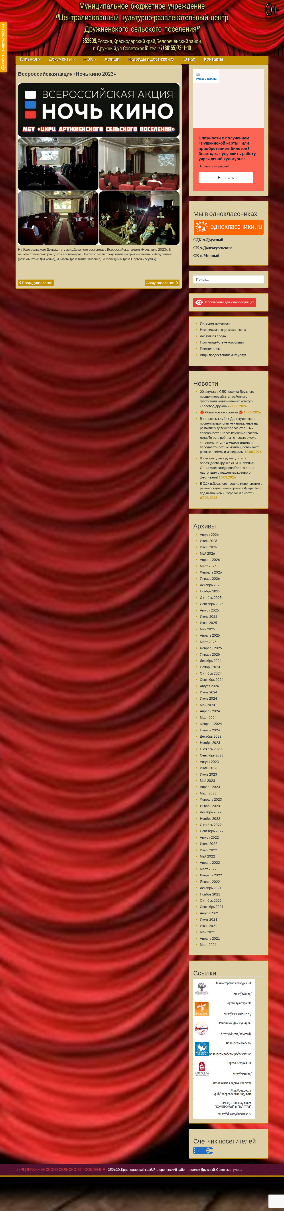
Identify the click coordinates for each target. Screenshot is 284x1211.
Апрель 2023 (210, 787)
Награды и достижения (151, 59)
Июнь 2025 (208, 623)
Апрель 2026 (210, 560)
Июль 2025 (208, 616)
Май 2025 (207, 629)
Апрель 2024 (210, 711)
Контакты (213, 59)
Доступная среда (213, 336)
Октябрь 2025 (211, 598)
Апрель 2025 (210, 635)
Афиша (112, 59)
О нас (189, 59)
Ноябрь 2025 (210, 591)
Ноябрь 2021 (210, 894)
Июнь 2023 (208, 774)
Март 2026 (208, 566)
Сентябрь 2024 (211, 679)
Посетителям (210, 349)
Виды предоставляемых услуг (223, 355)
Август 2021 (209, 913)
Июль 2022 (208, 844)
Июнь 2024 (208, 698)
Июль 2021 (208, 919)
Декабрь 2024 (210, 661)
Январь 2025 (210, 654)
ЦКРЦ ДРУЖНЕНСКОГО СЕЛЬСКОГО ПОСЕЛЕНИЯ (60, 1169)
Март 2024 (208, 717)
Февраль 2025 (211, 648)
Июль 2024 (208, 692)
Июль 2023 (208, 768)
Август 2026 (209, 534)
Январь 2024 (210, 730)
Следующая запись (161, 283)
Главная (28, 59)
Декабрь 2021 (210, 888)
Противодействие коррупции (222, 342)
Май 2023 (207, 780)
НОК (88, 59)
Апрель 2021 (210, 938)
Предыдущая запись (37, 283)
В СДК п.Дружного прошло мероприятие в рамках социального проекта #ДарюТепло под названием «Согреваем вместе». (231, 488)
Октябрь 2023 (211, 749)
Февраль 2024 (211, 724)
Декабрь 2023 (210, 736)
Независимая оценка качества (223, 330)
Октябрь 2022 (211, 825)
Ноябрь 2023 (210, 742)
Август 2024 (209, 686)
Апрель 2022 (210, 862)
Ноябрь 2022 (210, 818)
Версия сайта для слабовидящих (228, 302)
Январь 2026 (210, 578)
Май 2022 (207, 856)
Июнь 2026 (208, 547)
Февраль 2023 (211, 799)
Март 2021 (208, 945)
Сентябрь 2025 (211, 604)
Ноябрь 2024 (210, 667)
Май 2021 (207, 932)
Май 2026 (207, 553)
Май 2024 (207, 705)
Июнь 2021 (208, 926)
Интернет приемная (215, 323)
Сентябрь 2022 (211, 831)
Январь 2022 (210, 881)
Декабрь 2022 (210, 812)
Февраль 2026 (211, 572)
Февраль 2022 (211, 875)
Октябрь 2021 (211, 900)
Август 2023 (209, 762)
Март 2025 (208, 642)
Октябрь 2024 (211, 673)
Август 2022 (209, 837)
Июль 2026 (208, 541)
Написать (226, 178)
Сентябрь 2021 (211, 907)
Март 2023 (208, 793)
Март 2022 (208, 869)
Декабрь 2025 (210, 585)
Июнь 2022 (208, 850)
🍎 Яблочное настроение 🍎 (221, 412)
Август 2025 (209, 610)
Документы (60, 59)
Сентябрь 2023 (211, 755)
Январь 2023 (210, 806)
